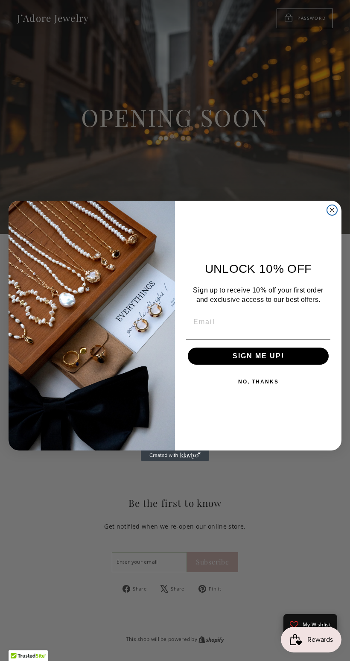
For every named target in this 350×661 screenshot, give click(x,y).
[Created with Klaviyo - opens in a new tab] (175, 455)
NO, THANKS (258, 382)
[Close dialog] (332, 210)
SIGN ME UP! (258, 356)
